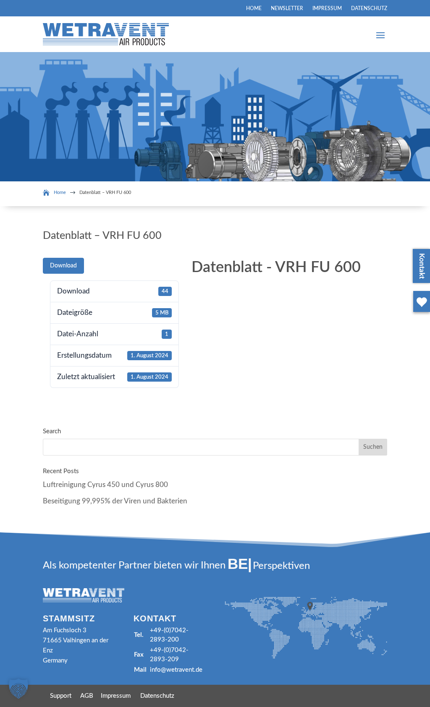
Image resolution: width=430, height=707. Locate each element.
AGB (86, 696)
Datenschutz (369, 8)
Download (63, 266)
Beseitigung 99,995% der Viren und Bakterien (115, 501)
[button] (18, 688)
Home (254, 8)
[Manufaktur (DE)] (420, 313)
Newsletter (287, 8)
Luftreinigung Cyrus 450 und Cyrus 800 (105, 484)
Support (60, 696)
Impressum (327, 8)
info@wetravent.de (176, 670)
